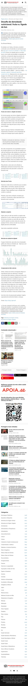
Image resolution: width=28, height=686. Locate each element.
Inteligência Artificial (14, 584)
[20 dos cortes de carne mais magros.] (4, 431)
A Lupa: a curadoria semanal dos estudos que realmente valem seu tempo (18, 454)
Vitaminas (14, 657)
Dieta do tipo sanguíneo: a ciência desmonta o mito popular (18, 447)
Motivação (14, 603)
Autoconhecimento (14, 534)
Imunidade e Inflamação (14, 582)
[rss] (17, 670)
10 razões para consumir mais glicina (17, 503)
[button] (2, 2)
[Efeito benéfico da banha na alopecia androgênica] (4, 498)
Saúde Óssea (14, 643)
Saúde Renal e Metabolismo (14, 646)
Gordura (14, 574)
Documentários (14, 558)
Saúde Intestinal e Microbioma (14, 635)
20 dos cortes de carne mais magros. (16, 430)
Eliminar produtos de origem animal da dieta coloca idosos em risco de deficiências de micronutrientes (20, 344)
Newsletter (14, 606)
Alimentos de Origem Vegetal (8, 319)
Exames (14, 563)
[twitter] (10, 670)
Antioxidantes (14, 531)
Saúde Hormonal (14, 632)
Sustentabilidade (14, 654)
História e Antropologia (14, 579)
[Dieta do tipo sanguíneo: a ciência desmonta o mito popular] (4, 448)
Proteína (14, 622)
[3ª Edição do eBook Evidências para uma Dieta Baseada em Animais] (4, 462)
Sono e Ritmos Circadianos (14, 649)
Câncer (14, 536)
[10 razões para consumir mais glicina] (4, 504)
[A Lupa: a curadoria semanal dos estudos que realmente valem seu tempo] (4, 454)
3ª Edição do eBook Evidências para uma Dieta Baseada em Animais (17, 462)
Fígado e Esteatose (14, 571)
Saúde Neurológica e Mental (14, 638)
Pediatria (14, 611)
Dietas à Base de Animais (14, 552)
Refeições (14, 627)
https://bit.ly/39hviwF (10, 300)
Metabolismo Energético (14, 598)
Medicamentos (14, 592)
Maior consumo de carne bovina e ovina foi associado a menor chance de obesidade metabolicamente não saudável (7, 344)
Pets (14, 616)
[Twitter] (5, 323)
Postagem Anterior (6, 370)
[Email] (16, 323)
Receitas (14, 624)
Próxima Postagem (21, 370)
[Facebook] (2, 323)
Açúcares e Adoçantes (14, 517)
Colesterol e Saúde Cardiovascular (14, 542)
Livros (14, 590)
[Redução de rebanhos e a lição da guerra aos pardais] (7, 355)
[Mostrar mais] (19, 323)
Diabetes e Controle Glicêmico (14, 547)
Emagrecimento (14, 560)
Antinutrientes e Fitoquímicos (14, 528)
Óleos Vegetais (14, 608)
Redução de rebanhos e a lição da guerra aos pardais (7, 362)
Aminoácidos (14, 526)
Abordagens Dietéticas (14, 515)
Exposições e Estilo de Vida (14, 568)
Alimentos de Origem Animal (16, 19)
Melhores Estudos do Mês (14, 595)
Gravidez (14, 576)
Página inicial (4, 19)
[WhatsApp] (9, 323)
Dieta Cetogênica (14, 550)
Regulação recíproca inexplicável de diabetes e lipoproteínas (16, 480)
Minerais (14, 600)
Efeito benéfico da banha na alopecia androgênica (16, 497)
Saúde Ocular (14, 641)
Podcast (14, 619)
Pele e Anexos (14, 614)
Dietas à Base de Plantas (14, 555)
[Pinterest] (12, 323)
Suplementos (14, 651)
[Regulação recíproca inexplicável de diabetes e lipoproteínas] (4, 480)
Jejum (14, 587)
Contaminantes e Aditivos (14, 544)
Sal (14, 630)
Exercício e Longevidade (14, 566)
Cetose (14, 539)
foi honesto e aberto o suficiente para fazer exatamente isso (14, 72)
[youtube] (14, 670)
